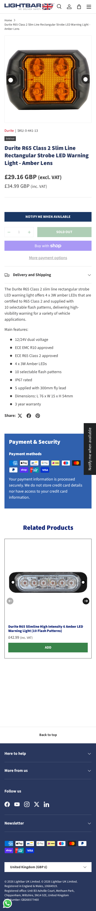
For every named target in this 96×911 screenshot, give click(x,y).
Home (8, 20)
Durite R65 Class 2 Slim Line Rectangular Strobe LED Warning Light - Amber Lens (47, 26)
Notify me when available (48, 216)
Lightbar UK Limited (27, 881)
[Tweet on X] (19, 415)
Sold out (64, 231)
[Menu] (89, 7)
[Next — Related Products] (86, 601)
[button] (79, 7)
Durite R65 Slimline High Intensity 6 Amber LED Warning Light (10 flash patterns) (45, 628)
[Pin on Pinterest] (37, 415)
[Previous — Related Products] (10, 601)
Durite (9, 130)
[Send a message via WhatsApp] (7, 903)
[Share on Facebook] (28, 415)
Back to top (48, 734)
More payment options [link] (48, 258)
